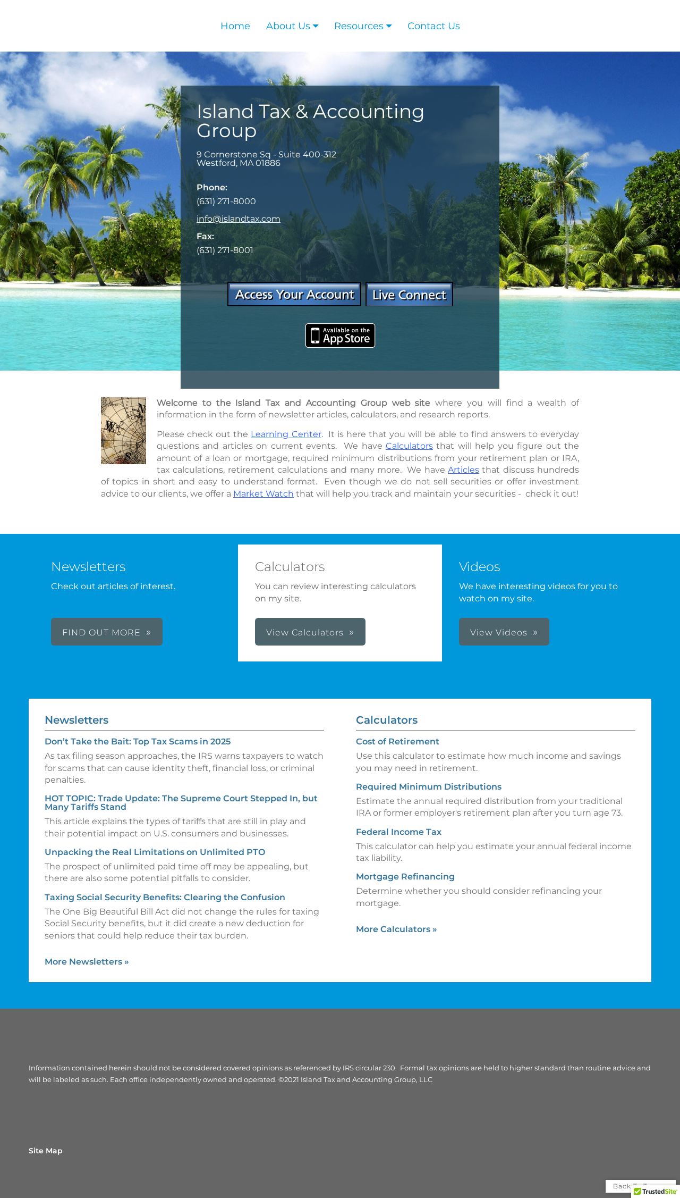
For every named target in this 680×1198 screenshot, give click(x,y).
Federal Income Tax (398, 832)
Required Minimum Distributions (429, 787)
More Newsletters (87, 962)
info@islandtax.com (238, 219)
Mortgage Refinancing (405, 877)
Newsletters (76, 720)
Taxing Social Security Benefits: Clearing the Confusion (165, 897)
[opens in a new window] (294, 303)
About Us (288, 26)
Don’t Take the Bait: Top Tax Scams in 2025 (138, 741)
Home (235, 26)
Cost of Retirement (397, 741)
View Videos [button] (499, 632)
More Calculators (396, 929)
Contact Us (433, 26)
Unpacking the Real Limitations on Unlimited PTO (155, 852)
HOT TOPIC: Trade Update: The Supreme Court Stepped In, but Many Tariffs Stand (181, 802)
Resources (359, 26)
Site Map (46, 1150)
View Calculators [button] (305, 632)
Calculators (387, 720)
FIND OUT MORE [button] (101, 632)
